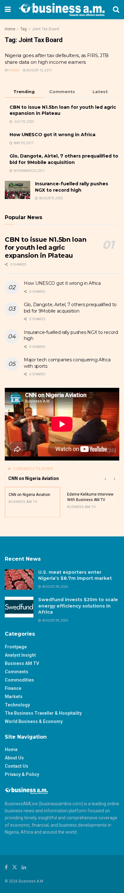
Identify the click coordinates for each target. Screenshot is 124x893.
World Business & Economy (34, 721)
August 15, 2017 (39, 70)
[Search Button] (116, 9)
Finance (13, 688)
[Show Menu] (8, 9)
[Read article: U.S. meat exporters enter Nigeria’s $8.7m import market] (19, 579)
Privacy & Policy (22, 774)
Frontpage (16, 646)
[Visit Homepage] (62, 9)
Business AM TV (22, 663)
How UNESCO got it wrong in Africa (52, 134)
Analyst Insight (20, 655)
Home (10, 29)
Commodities (19, 680)
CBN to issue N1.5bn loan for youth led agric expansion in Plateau (45, 247)
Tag (23, 29)
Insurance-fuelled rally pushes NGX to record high (71, 187)
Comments (16, 671)
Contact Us (16, 766)
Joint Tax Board (45, 29)
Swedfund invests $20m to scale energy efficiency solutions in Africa (78, 606)
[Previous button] (105, 478)
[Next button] (114, 478)
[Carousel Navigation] (109, 478)
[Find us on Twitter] (14, 867)
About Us (14, 757)
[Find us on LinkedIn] (24, 867)
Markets (14, 696)
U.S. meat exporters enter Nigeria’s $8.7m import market (75, 575)
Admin (14, 70)
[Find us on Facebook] (6, 867)
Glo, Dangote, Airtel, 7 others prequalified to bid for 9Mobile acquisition (64, 159)
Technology (17, 704)
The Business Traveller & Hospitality (43, 713)
